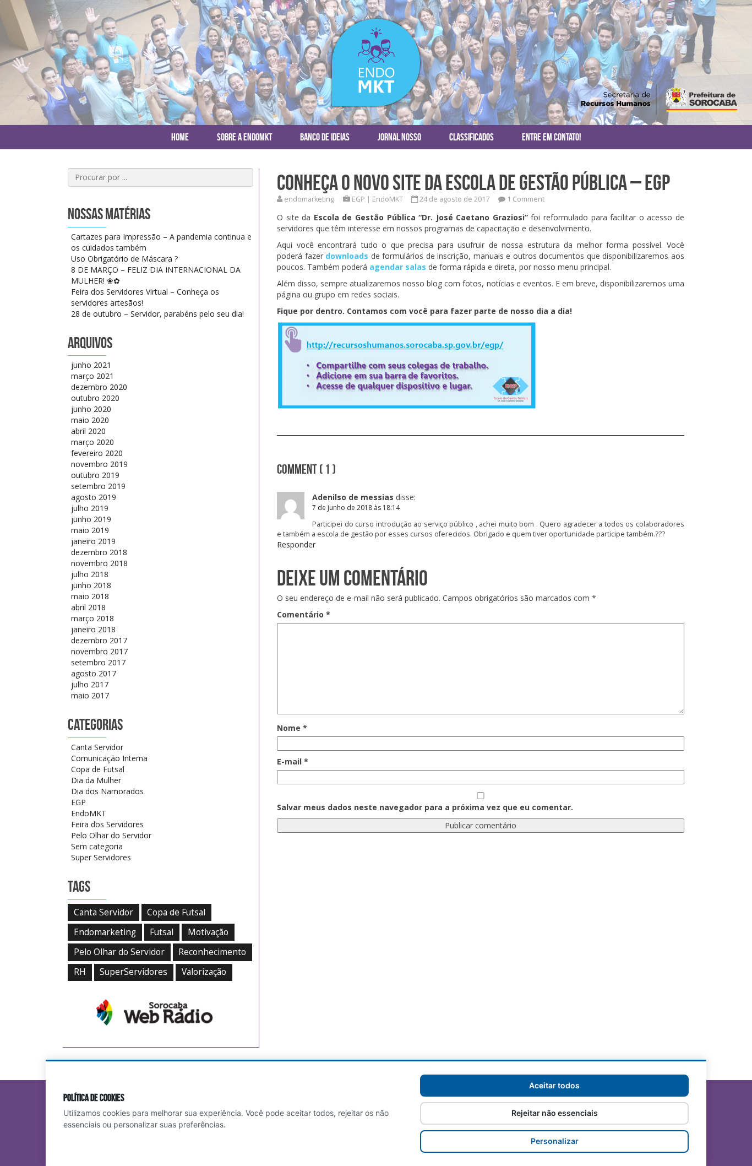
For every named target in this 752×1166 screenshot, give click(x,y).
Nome (292, 728)
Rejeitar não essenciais (554, 1113)
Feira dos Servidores (107, 824)
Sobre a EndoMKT (244, 137)
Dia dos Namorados (107, 791)
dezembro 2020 (99, 387)
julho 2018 (89, 574)
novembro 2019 (99, 464)
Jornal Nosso (399, 137)
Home (180, 137)
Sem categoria (97, 846)
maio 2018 (90, 596)
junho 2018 (91, 585)
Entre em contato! (551, 137)
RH (80, 972)
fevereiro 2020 (97, 453)
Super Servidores (101, 857)
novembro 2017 (99, 651)
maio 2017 (90, 695)
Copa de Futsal (97, 769)
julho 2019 (89, 508)
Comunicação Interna (109, 758)
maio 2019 (90, 530)
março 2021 (92, 376)
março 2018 (92, 618)
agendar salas (397, 267)
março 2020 (92, 442)
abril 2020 (88, 431)
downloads (348, 256)
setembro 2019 (98, 486)
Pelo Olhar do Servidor (111, 835)
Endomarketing (105, 932)
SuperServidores (133, 972)
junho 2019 (91, 519)
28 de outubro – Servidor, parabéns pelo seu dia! (157, 313)
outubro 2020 (95, 398)
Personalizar (555, 1141)
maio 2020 (90, 420)
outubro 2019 (95, 475)
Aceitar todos (554, 1085)
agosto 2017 (93, 673)
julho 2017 (89, 684)
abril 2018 (88, 607)
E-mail (292, 761)
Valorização (204, 972)
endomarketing (309, 199)
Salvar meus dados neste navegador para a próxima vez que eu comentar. (425, 807)
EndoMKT (387, 199)
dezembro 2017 (99, 640)
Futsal (161, 932)
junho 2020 (91, 409)
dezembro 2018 (99, 552)
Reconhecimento (212, 952)
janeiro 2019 (93, 541)
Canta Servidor (97, 747)
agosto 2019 (93, 497)
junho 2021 (91, 365)
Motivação (208, 932)
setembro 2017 (98, 662)
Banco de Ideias (325, 137)
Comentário (303, 614)
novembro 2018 (99, 563)
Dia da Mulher (96, 780)
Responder (296, 544)
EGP (358, 199)
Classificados (471, 137)
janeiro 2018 (93, 629)
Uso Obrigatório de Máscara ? (124, 258)
